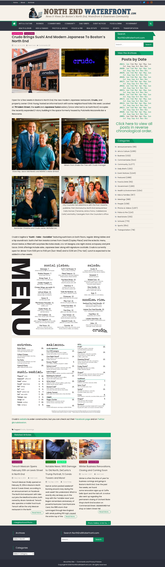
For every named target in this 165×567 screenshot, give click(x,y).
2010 (122, 112)
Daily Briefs (84, 23)
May (145, 68)
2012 (122, 103)
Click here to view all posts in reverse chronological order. (134, 127)
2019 (122, 73)
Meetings (121, 199)
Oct (137, 71)
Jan (127, 64)
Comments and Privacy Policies (89, 562)
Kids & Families (42, 28)
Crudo (23, 429)
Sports (116, 28)
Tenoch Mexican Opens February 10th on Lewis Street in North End (27, 470)
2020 (122, 68)
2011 (122, 107)
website (23, 419)
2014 (122, 94)
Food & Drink (116, 23)
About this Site (68, 562)
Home (15, 2)
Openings (30, 429)
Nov (141, 71)
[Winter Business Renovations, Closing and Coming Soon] (95, 449)
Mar (136, 68)
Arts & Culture (25, 23)
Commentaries (54, 23)
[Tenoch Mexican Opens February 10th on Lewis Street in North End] (27, 449)
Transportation (130, 28)
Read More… (37, 512)
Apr (140, 68)
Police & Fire (77, 28)
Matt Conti (32, 45)
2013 (122, 99)
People (120, 203)
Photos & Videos (60, 28)
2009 (122, 116)
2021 (122, 64)
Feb (132, 68)
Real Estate (92, 28)
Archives (31, 2)
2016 (122, 86)
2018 (122, 77)
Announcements (125, 147)
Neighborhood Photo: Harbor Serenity (26, 522)
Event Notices (99, 23)
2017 (122, 81)
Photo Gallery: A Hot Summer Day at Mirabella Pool (99, 523)
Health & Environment (127, 190)
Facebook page (82, 419)
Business (40, 23)
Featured (121, 177)
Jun (149, 68)
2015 (122, 90)
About (23, 2)
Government (131, 23)
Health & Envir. (25, 28)
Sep (133, 71)
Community (70, 23)
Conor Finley (67, 482)
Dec (146, 71)
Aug (128, 71)
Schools (105, 28)
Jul (124, 71)
